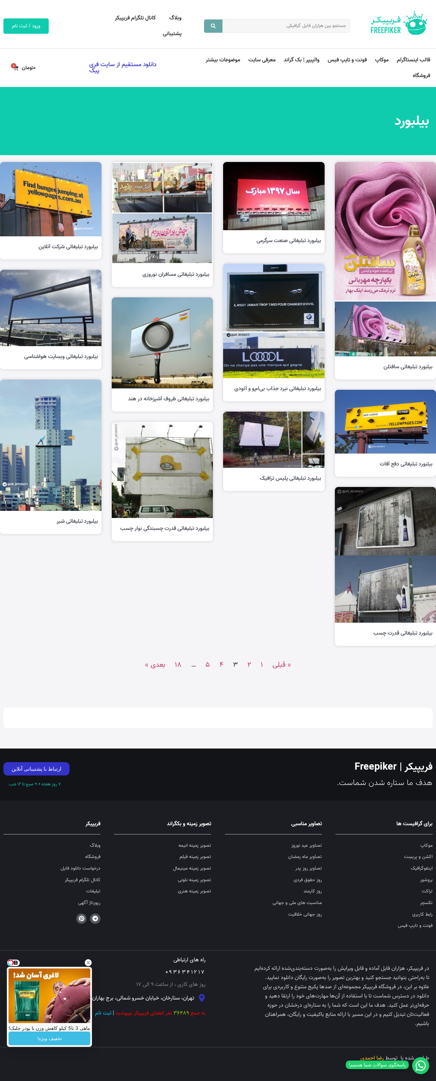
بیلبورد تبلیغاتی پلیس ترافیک (290, 478)
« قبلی (281, 664)
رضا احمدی (372, 1058)
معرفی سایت (262, 60)
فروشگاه (421, 75)
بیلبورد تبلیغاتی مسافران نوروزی (175, 274)
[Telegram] (95, 919)
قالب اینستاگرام (413, 60)
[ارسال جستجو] (213, 26)
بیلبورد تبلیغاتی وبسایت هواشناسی (61, 356)
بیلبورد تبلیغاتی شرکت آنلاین (68, 246)
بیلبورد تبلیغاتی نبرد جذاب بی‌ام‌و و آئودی (277, 388)
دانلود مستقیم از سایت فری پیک (122, 67)
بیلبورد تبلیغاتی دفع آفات (406, 464)
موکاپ (382, 60)
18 (178, 664)
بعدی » (155, 664)
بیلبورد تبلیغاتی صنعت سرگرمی (288, 240)
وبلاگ (175, 18)
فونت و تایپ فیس (347, 60)
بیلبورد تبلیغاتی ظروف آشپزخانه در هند (168, 399)
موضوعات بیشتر (223, 60)
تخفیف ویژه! (49, 1038)
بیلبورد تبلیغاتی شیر (77, 521)
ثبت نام (103, 1013)
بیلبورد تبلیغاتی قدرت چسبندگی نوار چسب (164, 528)
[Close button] (88, 962)
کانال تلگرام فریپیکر (135, 18)
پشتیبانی (172, 33)
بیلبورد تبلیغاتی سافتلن (408, 366)
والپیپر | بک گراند (302, 60)
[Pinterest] (81, 919)
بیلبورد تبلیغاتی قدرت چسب (403, 633)
